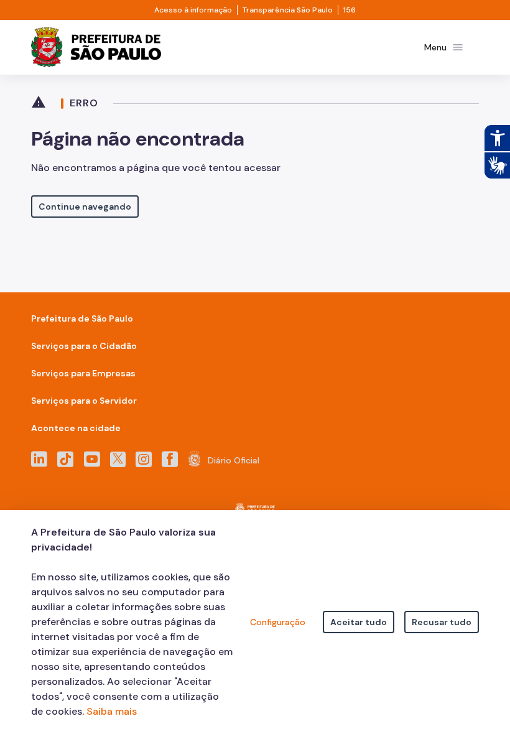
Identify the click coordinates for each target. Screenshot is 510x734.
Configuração (277, 622)
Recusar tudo (441, 622)
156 (349, 10)
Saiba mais (111, 711)
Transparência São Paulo (288, 10)
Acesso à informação (193, 10)
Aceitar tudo (358, 622)
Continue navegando (85, 206)
